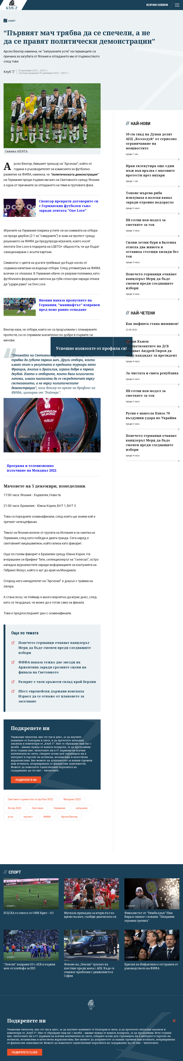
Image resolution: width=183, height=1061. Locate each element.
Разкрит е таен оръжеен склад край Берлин (57, 682)
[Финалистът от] (151, 893)
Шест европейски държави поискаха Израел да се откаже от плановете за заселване (51, 696)
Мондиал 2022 (72, 799)
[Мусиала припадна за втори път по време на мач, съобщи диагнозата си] (91, 893)
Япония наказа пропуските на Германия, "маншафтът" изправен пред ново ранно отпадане (69, 305)
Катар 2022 (14, 808)
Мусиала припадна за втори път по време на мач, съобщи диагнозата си (90, 915)
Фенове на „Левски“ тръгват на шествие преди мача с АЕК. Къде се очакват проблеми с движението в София (89, 970)
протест (28, 816)
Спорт (12, 21)
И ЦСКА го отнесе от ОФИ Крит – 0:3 (29, 913)
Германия (59, 808)
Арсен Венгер (69, 816)
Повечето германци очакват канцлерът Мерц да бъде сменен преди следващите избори (54, 647)
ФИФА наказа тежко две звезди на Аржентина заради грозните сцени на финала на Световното (52, 667)
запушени (81, 808)
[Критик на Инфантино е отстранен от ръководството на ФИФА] (151, 945)
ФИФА (47, 816)
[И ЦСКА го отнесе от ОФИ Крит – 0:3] (31, 893)
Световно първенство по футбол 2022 (30, 799)
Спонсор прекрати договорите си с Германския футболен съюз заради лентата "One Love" (68, 206)
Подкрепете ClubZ (25, 1052)
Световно (37, 808)
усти (10, 816)
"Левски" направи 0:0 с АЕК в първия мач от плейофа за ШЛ (29, 966)
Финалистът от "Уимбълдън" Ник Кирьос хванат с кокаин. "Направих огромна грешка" (149, 917)
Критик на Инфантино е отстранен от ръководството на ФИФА (151, 966)
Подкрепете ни (26, 780)
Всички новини (157, 5)
